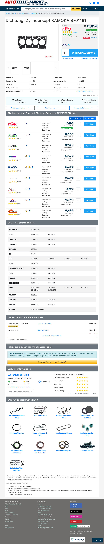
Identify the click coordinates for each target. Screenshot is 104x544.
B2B (85, 9)
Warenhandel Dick (18, 374)
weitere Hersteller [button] (52, 335)
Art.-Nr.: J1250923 (45, 324)
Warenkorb (83, 52)
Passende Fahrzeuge (83, 108)
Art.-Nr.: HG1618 (44, 330)
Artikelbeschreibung (20, 108)
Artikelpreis (76, 118)
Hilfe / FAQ (97, 540)
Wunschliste (67, 58)
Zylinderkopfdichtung (32, 13)
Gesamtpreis (89, 118)
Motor (14, 13)
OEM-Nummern (52, 108)
